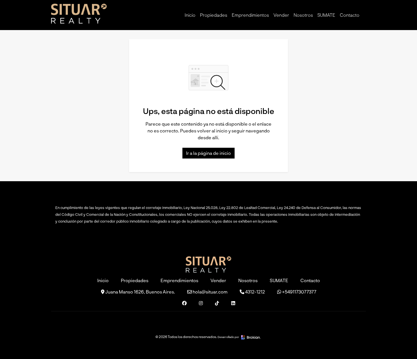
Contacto (349, 15)
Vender (281, 15)
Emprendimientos (250, 15)
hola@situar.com (210, 291)
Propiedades (213, 15)
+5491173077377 (298, 291)
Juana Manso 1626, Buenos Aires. (139, 291)
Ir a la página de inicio (208, 153)
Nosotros (303, 15)
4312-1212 (254, 291)
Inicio (190, 15)
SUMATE (326, 15)
